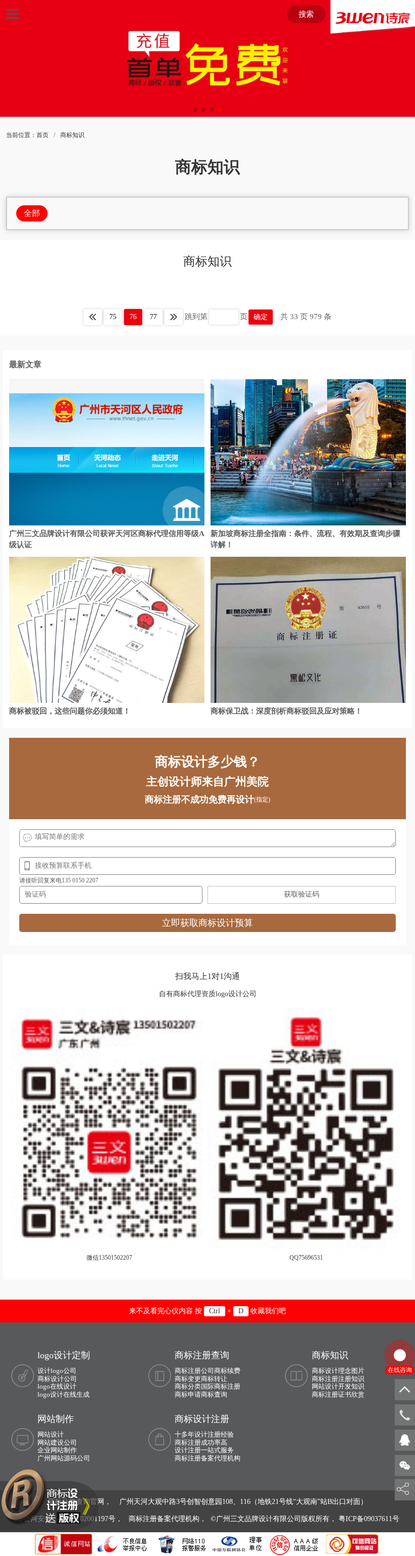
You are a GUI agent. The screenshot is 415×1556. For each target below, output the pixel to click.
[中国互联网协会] (238, 1543)
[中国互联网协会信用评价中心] (295, 1543)
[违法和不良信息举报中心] (122, 1543)
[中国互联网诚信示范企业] (65, 1543)
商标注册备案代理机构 (207, 1458)
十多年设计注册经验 (204, 1434)
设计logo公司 (56, 1370)
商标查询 (214, 1394)
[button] (195, 110)
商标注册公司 (194, 1370)
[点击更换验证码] (302, 895)
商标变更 (188, 1379)
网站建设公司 (57, 1442)
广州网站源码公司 (63, 1458)
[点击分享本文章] (403, 1489)
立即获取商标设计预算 (207, 923)
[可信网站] (352, 1543)
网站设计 (50, 1434)
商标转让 (214, 1379)
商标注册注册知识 (338, 1379)
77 (153, 317)
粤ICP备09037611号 (369, 1519)
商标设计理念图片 (338, 1370)
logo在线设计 (56, 1386)
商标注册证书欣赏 (338, 1394)
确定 (261, 317)
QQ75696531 (306, 1257)
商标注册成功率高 (201, 1442)
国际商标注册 (220, 1386)
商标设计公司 (57, 1379)
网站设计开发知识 (338, 1386)
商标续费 (227, 1370)
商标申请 (188, 1394)
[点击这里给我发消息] (405, 1439)
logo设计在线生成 (63, 1394)
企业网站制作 (57, 1450)
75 (112, 317)
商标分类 (188, 1386)
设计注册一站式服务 (204, 1450)
